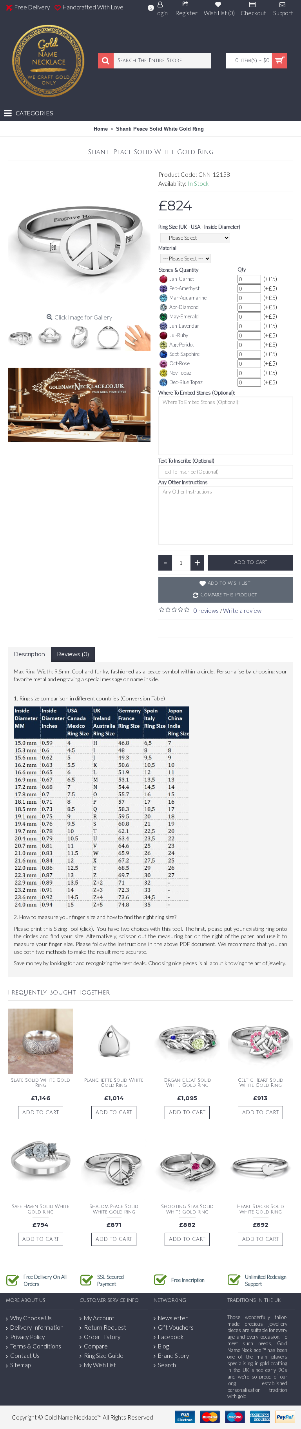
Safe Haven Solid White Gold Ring (40, 1209)
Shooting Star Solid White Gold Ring (187, 1209)
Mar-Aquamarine (188, 297)
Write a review (242, 610)
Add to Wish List (229, 583)
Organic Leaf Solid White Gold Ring (187, 1083)
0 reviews (206, 610)
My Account (99, 1317)
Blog (163, 1346)
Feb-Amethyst (184, 288)
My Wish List (100, 1364)
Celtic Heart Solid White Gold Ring (260, 1083)
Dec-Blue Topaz (186, 382)
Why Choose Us (31, 1317)
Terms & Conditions (35, 1346)
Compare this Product (228, 595)
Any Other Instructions (183, 482)
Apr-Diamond (184, 307)
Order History (102, 1336)
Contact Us (25, 1355)
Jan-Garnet (181, 279)
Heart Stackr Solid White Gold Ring (260, 1209)
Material (167, 248)
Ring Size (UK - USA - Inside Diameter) (199, 227)
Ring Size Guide (103, 1355)
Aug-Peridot (181, 344)
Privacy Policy (27, 1336)
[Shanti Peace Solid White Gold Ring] (79, 239)
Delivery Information (36, 1327)
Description (29, 654)
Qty (242, 269)
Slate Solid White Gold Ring (40, 1083)
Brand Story (173, 1355)
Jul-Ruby (178, 335)
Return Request (105, 1327)
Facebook (170, 1336)
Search (167, 1364)
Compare (96, 1346)
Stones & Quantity (178, 270)
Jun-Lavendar (184, 326)
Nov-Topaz (180, 373)
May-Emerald (184, 316)
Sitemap (20, 1364)
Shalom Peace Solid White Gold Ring (113, 1209)
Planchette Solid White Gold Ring (113, 1083)
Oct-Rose (179, 363)
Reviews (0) (73, 654)
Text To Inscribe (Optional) (186, 461)
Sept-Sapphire (184, 354)
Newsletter (173, 1317)
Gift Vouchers (176, 1327)
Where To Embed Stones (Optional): (196, 393)
